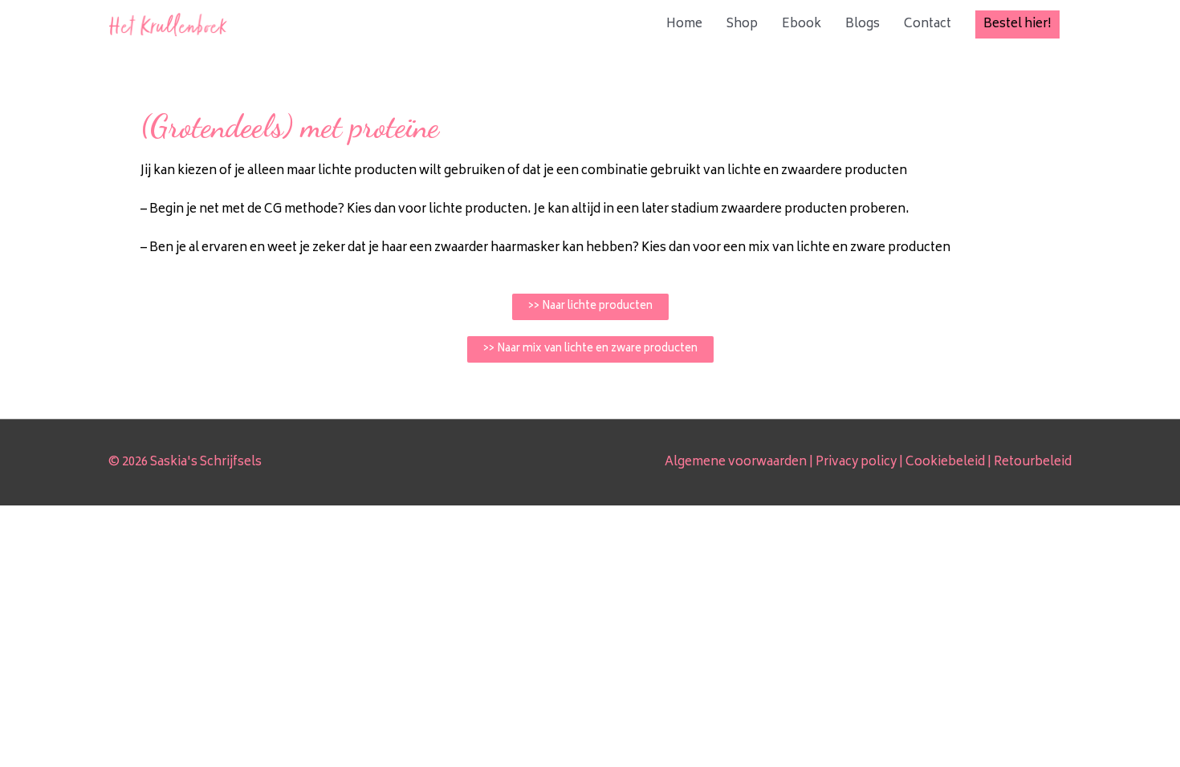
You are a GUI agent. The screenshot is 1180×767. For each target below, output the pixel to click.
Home (684, 24)
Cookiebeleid (945, 462)
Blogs (862, 24)
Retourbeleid (1033, 462)
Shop (742, 24)
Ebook (801, 24)
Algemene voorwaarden (736, 462)
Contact (927, 24)
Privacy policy (856, 462)
